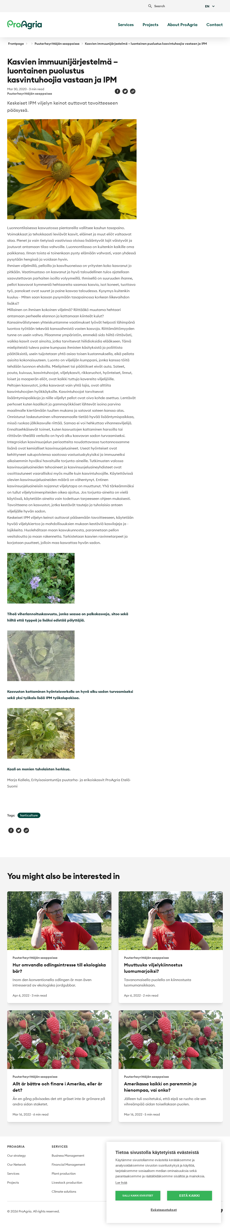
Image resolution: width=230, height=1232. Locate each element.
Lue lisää (121, 1182)
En (207, 6)
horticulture (29, 815)
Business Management (68, 1156)
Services (126, 24)
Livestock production (67, 1183)
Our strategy (16, 1156)
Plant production (64, 1174)
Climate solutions (64, 1192)
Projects (150, 24)
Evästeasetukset (164, 1210)
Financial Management (68, 1165)
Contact (214, 24)
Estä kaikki (189, 1195)
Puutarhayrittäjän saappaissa (57, 44)
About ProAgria (182, 24)
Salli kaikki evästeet (137, 1195)
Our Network (16, 1165)
